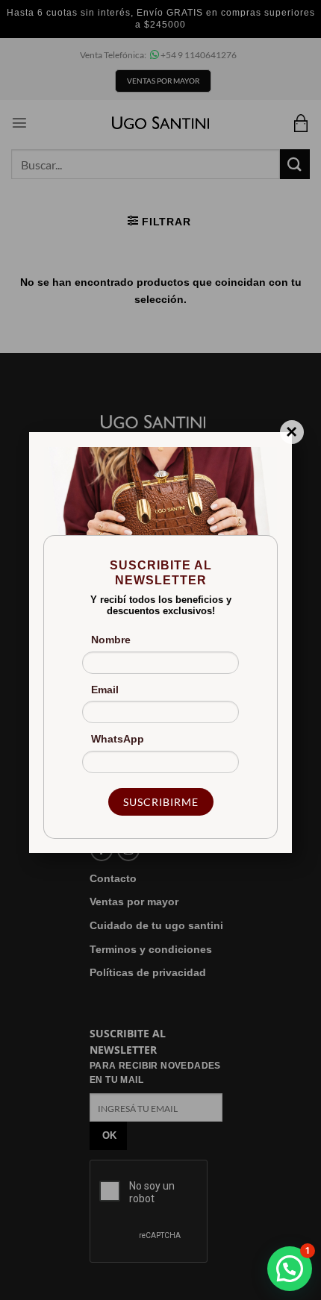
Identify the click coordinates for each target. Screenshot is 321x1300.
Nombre (111, 640)
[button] (289, 1268)
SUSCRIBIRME (161, 802)
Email (105, 690)
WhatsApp (117, 739)
